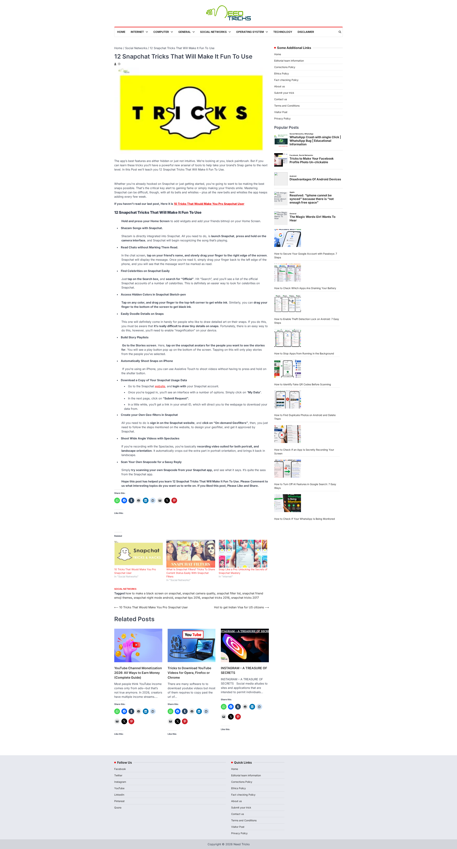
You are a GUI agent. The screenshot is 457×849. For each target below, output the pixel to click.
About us (279, 86)
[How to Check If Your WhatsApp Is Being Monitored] (287, 503)
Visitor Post (280, 112)
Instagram (120, 781)
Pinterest (119, 801)
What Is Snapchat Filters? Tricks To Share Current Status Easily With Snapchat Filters (190, 573)
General (184, 32)
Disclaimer (306, 32)
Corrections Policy (284, 67)
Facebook (120, 768)
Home (121, 32)
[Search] (340, 32)
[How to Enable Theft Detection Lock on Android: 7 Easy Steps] (287, 303)
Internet (137, 32)
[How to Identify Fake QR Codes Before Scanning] (287, 369)
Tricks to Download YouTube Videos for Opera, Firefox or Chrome (189, 672)
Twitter (118, 775)
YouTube (119, 788)
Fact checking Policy (286, 79)
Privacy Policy (282, 118)
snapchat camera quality (198, 593)
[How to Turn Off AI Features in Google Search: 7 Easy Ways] (287, 469)
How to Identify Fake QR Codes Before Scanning (302, 384)
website (160, 386)
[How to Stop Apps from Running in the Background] (287, 338)
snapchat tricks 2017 (245, 597)
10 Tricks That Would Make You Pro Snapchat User (209, 204)
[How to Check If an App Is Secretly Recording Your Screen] (287, 434)
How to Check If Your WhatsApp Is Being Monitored (304, 518)
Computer (161, 32)
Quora (117, 807)
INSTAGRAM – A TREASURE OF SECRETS (244, 670)
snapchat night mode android (153, 597)
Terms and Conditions (287, 105)
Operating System (250, 32)
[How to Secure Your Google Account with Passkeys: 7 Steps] (287, 238)
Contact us (280, 99)
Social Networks (213, 32)
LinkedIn (119, 794)
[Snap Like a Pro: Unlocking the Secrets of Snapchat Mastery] (243, 554)
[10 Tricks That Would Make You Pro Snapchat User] (138, 554)
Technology (282, 32)
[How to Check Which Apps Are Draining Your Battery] (287, 273)
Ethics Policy (281, 73)
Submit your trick (284, 92)
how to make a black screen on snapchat (153, 593)
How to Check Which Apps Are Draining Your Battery (305, 288)
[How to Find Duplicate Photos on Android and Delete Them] (287, 400)
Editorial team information (289, 60)
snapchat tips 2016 (187, 597)
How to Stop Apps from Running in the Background (304, 353)
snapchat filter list (229, 593)
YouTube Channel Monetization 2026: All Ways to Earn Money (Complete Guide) (138, 672)
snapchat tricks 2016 (216, 597)
